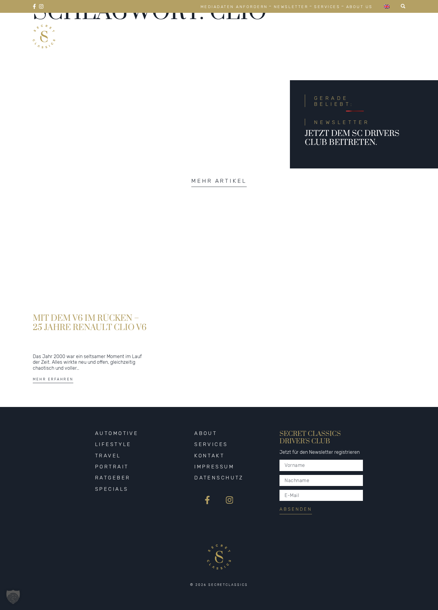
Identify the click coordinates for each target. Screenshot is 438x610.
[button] (13, 597)
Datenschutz (219, 478)
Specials (388, 29)
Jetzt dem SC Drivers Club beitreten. (352, 138)
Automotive (168, 29)
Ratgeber (344, 29)
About (205, 433)
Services (327, 6)
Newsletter (291, 6)
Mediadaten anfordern (234, 6)
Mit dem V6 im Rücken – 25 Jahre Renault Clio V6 (90, 323)
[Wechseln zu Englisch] (386, 6)
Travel (260, 29)
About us (359, 6)
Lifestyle (219, 29)
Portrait (299, 29)
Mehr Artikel (219, 180)
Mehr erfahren (53, 379)
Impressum (214, 467)
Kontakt (209, 456)
